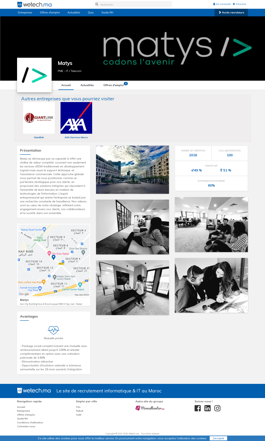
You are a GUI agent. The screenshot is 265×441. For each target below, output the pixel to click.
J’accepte (218, 438)
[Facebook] (197, 408)
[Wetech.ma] (34, 390)
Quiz (91, 12)
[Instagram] (216, 408)
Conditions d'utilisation (30, 422)
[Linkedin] (206, 408)
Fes (78, 406)
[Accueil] (34, 4)
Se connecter (223, 4)
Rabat (79, 410)
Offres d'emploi (50, 12)
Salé (78, 414)
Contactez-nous (26, 426)
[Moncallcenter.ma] (150, 407)
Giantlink (39, 137)
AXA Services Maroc (76, 137)
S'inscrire (240, 4)
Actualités (74, 12)
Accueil (66, 85)
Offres (114, 84)
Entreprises (25, 12)
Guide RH (107, 12)
